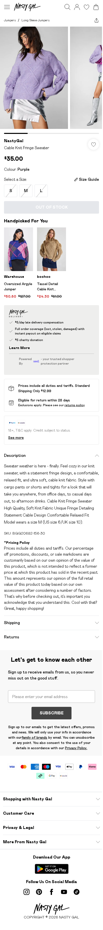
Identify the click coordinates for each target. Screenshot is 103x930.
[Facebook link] (51, 892)
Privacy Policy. (76, 748)
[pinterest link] (39, 892)
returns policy (74, 405)
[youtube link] (64, 892)
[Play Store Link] (51, 869)
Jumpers (10, 20)
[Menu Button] (7, 7)
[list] (51, 80)
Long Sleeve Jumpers (36, 20)
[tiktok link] (77, 892)
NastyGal (13, 141)
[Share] (96, 20)
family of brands (34, 737)
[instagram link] (27, 892)
